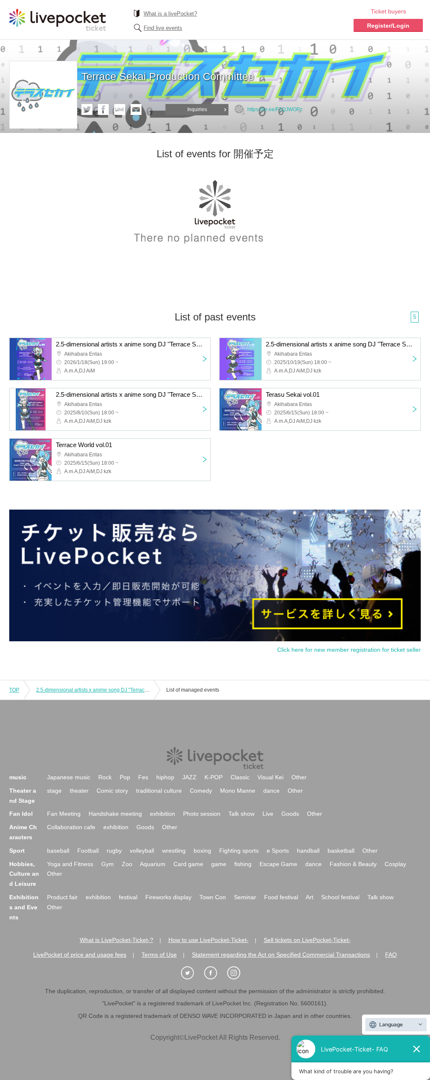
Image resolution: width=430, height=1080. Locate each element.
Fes (143, 777)
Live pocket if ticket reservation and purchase (57, 19)
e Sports (278, 850)
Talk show (241, 813)
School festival (340, 897)
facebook (103, 109)
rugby (114, 850)
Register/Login (388, 25)
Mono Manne (237, 790)
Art (309, 897)
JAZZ (189, 777)
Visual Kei (270, 777)
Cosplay (395, 864)
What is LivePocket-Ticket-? (116, 940)
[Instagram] (238, 973)
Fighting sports (239, 850)
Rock (105, 777)
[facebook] (215, 973)
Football (88, 850)
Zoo (127, 864)
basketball (341, 850)
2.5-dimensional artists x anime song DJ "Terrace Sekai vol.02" (107, 690)
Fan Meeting (64, 813)
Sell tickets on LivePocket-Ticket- (307, 940)
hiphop (165, 777)
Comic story (112, 790)
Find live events (163, 28)
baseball (58, 850)
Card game (188, 864)
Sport (17, 850)
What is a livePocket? (170, 13)
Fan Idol (21, 813)
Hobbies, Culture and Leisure (24, 874)
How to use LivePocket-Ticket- (208, 940)
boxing (202, 850)
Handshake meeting (115, 813)
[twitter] (192, 973)
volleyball (142, 850)
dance (271, 790)
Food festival (281, 897)
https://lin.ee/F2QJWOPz (274, 109)
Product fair (62, 897)
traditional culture (159, 790)
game (218, 864)
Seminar (245, 897)
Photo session (201, 813)
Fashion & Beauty (353, 864)
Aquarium (152, 864)
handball (308, 850)
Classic (240, 777)
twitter (86, 109)
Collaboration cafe (71, 827)
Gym (107, 864)
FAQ (391, 954)
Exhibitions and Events (24, 907)
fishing (243, 864)
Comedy (201, 790)
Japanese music (68, 777)
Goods (290, 813)
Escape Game (278, 864)
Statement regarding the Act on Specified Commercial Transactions (281, 954)
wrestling (174, 850)
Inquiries (197, 109)
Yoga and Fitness (70, 864)
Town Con (212, 897)
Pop (125, 777)
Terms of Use (159, 954)
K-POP (214, 777)
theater (79, 790)
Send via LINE (119, 109)
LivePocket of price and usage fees (79, 954)
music (17, 777)
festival (128, 897)
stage (54, 790)
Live (267, 813)
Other (299, 777)
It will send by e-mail (136, 109)
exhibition (162, 813)
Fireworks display (168, 897)
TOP (14, 690)
